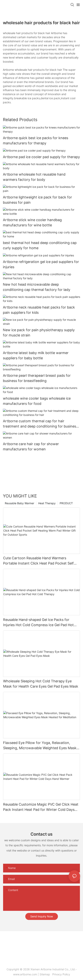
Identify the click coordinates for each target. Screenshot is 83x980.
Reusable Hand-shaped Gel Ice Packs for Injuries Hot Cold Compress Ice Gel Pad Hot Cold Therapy (38, 622)
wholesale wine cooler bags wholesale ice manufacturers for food (37, 401)
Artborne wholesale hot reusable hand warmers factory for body (34, 177)
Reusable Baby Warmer (19, 503)
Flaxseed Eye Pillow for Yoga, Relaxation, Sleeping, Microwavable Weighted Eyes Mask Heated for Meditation (39, 746)
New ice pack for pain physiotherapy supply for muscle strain (39, 332)
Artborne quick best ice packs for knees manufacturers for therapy (35, 140)
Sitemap (46, 974)
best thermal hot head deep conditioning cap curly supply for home (40, 245)
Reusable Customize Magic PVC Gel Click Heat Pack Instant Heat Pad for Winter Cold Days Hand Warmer (40, 807)
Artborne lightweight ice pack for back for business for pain (37, 199)
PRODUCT (66, 503)
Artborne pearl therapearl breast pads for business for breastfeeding (37, 378)
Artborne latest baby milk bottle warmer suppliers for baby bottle (36, 355)
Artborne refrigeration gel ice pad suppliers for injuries (41, 264)
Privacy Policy (61, 974)
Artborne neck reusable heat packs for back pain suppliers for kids (39, 310)
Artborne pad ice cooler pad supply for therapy (41, 157)
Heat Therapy (47, 503)
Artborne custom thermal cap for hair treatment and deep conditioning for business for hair (40, 424)
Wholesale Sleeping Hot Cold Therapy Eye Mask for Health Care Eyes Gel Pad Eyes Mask (40, 683)
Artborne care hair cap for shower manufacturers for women (31, 446)
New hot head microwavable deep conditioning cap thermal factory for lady (36, 287)
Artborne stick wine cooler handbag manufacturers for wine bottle (32, 222)
